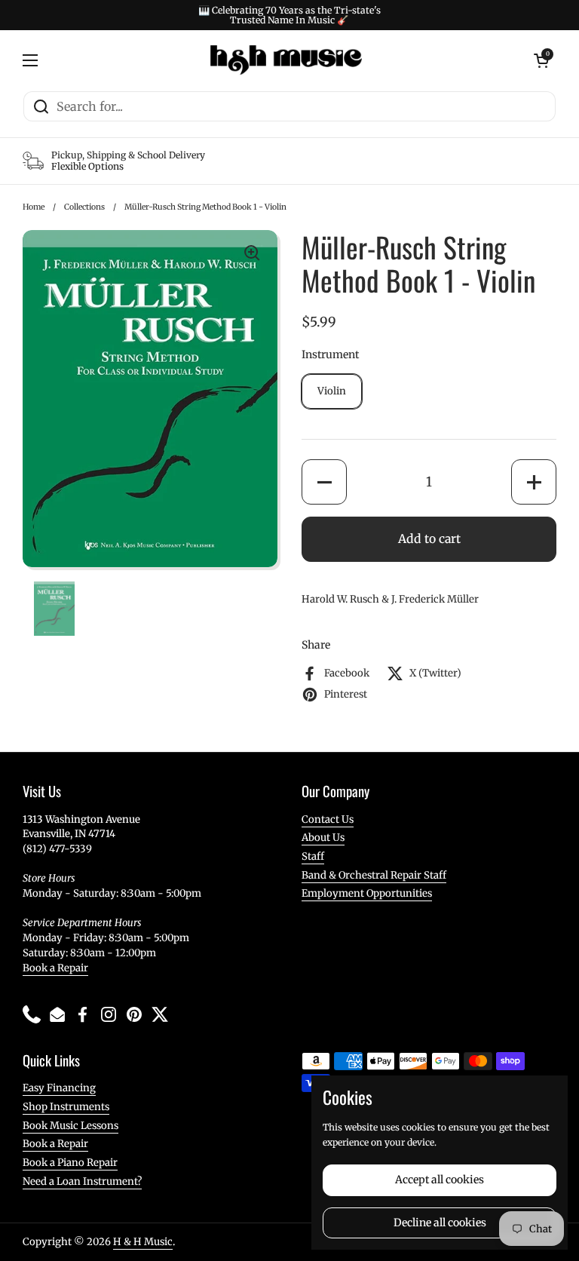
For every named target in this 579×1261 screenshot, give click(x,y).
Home (33, 207)
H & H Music (143, 1241)
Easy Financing (59, 1088)
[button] (324, 482)
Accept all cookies (439, 1179)
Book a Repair (55, 968)
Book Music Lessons (70, 1125)
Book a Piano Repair (70, 1162)
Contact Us (328, 819)
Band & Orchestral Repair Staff (374, 875)
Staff (313, 856)
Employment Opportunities (367, 893)
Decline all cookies (440, 1222)
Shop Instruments (66, 1106)
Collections (84, 207)
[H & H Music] (286, 60)
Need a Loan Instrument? (82, 1181)
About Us (323, 837)
